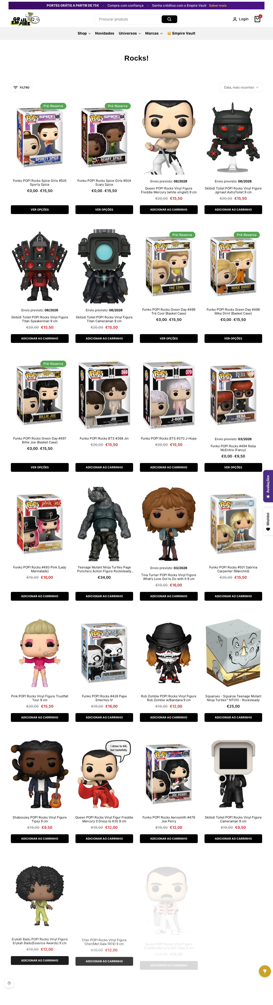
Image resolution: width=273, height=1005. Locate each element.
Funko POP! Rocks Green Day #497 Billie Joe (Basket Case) (39, 440)
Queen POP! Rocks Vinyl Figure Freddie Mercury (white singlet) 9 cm (169, 190)
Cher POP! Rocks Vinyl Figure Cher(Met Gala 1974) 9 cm (104, 940)
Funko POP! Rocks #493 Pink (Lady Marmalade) (39, 569)
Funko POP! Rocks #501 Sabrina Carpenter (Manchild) (233, 569)
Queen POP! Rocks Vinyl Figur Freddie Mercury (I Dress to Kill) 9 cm (104, 819)
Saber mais (218, 5)
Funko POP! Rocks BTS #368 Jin (104, 438)
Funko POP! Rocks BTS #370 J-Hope (169, 438)
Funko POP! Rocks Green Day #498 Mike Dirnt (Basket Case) (233, 311)
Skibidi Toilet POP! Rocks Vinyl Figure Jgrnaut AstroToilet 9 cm (233, 190)
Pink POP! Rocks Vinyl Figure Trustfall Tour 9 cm (39, 698)
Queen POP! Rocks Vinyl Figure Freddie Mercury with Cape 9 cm (168, 940)
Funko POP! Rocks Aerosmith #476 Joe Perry (168, 819)
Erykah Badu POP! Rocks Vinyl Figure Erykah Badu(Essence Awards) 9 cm (40, 940)
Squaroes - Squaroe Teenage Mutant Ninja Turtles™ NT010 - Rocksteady (233, 698)
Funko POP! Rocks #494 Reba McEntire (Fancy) (233, 448)
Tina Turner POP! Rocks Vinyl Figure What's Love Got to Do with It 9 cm (168, 577)
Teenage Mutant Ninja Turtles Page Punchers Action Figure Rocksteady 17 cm (104, 569)
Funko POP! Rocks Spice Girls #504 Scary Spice (104, 182)
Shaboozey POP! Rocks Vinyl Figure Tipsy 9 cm (40, 819)
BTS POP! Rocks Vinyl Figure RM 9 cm (233, 939)
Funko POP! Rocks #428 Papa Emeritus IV (104, 698)
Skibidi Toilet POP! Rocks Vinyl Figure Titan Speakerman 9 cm (39, 319)
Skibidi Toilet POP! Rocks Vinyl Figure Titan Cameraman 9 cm (104, 319)
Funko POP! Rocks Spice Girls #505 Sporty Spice (40, 182)
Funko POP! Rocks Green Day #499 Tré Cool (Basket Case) (168, 311)
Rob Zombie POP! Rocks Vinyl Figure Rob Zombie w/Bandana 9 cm (168, 698)
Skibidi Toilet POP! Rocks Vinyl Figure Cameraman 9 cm (233, 819)
